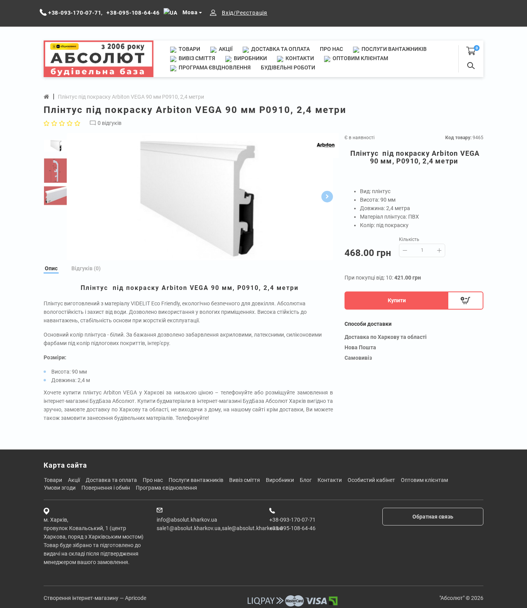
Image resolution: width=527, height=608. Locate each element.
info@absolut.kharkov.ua (187, 520)
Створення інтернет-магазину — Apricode (95, 598)
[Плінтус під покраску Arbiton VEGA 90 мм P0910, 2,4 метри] (200, 196)
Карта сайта (65, 465)
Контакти (299, 58)
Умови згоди (60, 488)
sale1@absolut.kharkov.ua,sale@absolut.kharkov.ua (220, 528)
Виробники (250, 58)
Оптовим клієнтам (359, 58)
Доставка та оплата (280, 49)
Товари (188, 49)
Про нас (331, 49)
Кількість (409, 239)
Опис (51, 268)
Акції (225, 49)
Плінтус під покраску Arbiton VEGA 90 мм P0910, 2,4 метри (131, 97)
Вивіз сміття (196, 58)
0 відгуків (110, 123)
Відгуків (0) (86, 268)
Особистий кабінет (371, 480)
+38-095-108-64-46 (292, 528)
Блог (306, 480)
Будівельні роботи (288, 67)
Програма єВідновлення (214, 67)
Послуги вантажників (393, 49)
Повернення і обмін (105, 488)
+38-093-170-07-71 (292, 520)
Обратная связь (432, 517)
